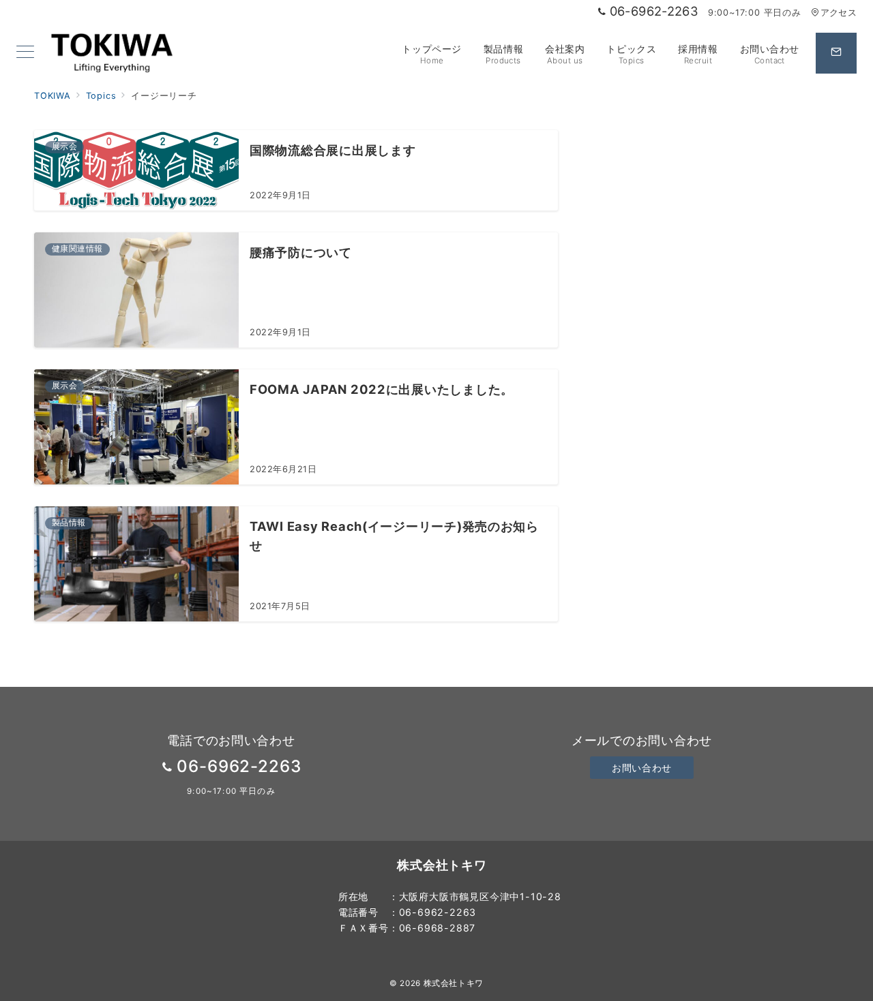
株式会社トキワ (454, 983)
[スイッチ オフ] (836, 53)
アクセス (838, 12)
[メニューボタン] (25, 53)
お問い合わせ (641, 767)
